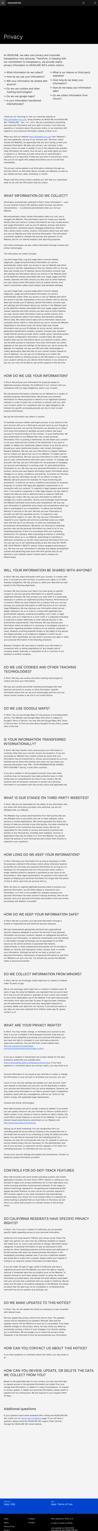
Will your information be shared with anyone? (27, 83)
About (6, 1523)
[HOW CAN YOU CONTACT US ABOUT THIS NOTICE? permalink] (2, 1348)
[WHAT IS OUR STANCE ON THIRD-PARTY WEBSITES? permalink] (2, 798)
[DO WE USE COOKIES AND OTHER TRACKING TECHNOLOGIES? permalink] (2, 667)
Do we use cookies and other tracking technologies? (23, 90)
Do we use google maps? (21, 96)
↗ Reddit (31, 1523)
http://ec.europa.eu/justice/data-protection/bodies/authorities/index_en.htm (24, 1047)
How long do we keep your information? (68, 82)
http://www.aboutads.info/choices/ (20, 1123)
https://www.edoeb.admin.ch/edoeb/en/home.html (27, 1062)
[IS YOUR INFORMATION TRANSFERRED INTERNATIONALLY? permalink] (2, 739)
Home (6, 1519)
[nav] (3, 3)
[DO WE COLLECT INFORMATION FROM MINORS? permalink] (2, 974)
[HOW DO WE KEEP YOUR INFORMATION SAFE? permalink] (2, 914)
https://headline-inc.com (15, 119)
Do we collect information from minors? (70, 97)
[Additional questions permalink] (2, 1409)
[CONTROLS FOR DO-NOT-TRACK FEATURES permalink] (2, 1170)
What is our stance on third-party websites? (71, 74)
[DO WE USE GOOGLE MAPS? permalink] (2, 708)
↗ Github (31, 1519)
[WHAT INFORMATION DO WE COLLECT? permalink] (2, 195)
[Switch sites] (89, 3)
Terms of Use (9, 1526)
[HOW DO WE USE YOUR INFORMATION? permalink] (2, 376)
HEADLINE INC (14, 3)
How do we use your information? (26, 76)
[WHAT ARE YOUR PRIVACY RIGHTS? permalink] (2, 1025)
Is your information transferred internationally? (24, 102)
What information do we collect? (25, 72)
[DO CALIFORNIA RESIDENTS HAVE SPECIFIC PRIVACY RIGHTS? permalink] (2, 1219)
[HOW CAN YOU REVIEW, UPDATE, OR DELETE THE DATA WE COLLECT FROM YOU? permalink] (2, 1370)
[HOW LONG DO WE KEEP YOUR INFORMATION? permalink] (2, 854)
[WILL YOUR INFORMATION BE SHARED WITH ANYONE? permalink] (2, 570)
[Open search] (84, 3)
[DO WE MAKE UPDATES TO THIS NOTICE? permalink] (2, 1303)
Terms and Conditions (31, 1418)
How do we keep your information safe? (72, 89)
